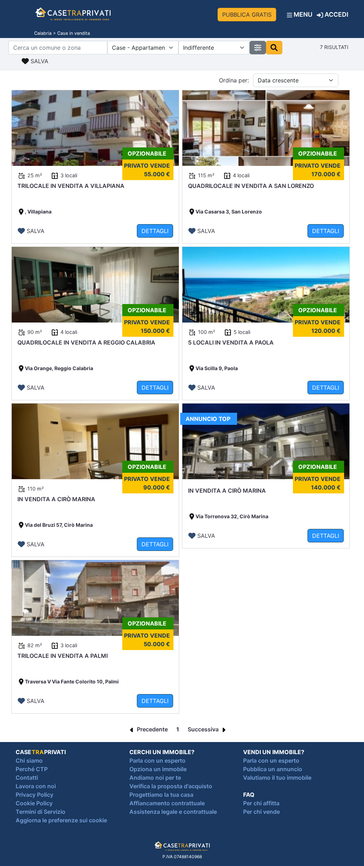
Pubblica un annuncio (272, 769)
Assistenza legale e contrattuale (173, 811)
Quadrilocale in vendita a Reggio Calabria (86, 342)
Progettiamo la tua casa (161, 794)
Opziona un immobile (158, 769)
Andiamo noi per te (155, 777)
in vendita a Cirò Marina (56, 499)
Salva (38, 61)
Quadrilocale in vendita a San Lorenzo (251, 185)
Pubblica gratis (247, 14)
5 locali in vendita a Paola (231, 342)
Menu (302, 14)
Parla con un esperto (157, 760)
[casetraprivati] (73, 14)
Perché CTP (32, 769)
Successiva (204, 729)
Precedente (151, 729)
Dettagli (154, 230)
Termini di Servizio (40, 811)
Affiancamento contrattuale (167, 803)
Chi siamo (29, 760)
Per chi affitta (261, 803)
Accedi (335, 14)
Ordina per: (234, 80)
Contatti (27, 777)
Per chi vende (261, 811)
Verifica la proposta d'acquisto (170, 786)
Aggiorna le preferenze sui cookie (61, 820)
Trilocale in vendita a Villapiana (70, 185)
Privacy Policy (34, 794)
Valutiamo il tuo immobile (277, 777)
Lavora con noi (36, 786)
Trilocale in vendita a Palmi (62, 655)
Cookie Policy (34, 803)
